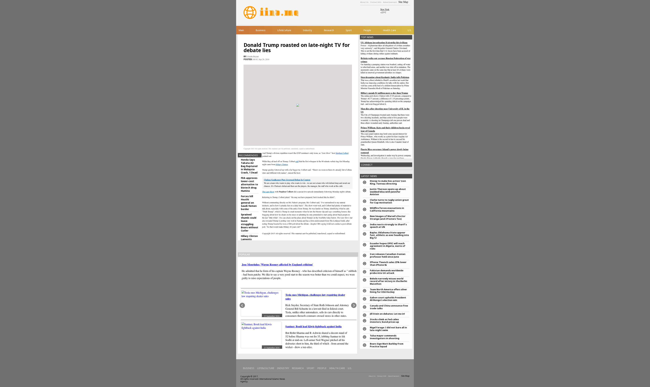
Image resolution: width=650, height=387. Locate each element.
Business (260, 30)
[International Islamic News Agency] (276, 12)
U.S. (409, 30)
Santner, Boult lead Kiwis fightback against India (313, 326)
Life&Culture (284, 30)
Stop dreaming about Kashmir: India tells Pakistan (385, 77)
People (367, 30)
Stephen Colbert (342, 153)
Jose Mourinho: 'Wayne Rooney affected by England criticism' (277, 264)
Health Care (389, 30)
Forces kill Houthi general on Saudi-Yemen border (249, 203)
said (297, 161)
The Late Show (268, 191)
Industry (307, 30)
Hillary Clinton (282, 164)
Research (329, 30)
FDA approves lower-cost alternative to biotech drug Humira (249, 184)
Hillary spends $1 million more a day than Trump (384, 92)
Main (241, 30)
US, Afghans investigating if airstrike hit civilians (384, 42)
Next (353, 305)
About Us (364, 2)
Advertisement (390, 2)
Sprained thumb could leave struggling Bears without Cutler (249, 222)
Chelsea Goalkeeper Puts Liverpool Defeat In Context (287, 179)
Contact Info (375, 2)
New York (384, 9)
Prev (242, 305)
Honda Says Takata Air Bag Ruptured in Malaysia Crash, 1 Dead (249, 166)
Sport (349, 30)
